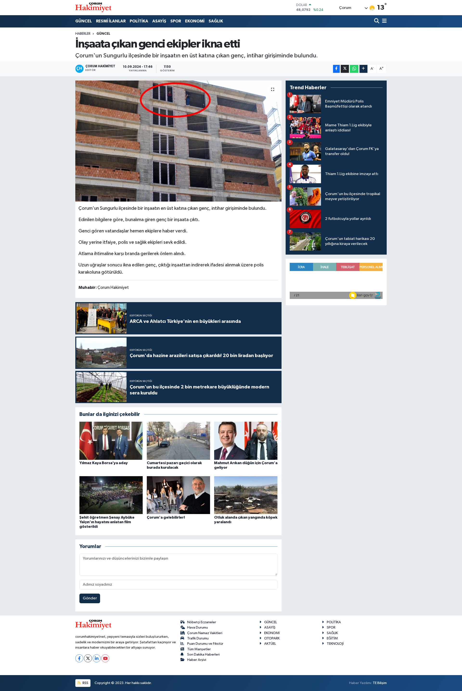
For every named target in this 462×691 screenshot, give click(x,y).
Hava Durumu (197, 627)
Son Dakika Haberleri (203, 654)
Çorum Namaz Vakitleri (204, 633)
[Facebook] (79, 658)
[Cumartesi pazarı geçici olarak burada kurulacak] (178, 441)
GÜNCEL (83, 21)
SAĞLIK (216, 21)
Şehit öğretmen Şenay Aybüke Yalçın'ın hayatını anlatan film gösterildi (107, 521)
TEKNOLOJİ (335, 643)
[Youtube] (105, 658)
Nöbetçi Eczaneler (201, 622)
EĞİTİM (332, 638)
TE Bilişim (380, 683)
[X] (88, 658)
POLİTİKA (139, 21)
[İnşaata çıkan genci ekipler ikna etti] (178, 141)
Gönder (90, 598)
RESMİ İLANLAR (111, 21)
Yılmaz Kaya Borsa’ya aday (103, 463)
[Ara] (377, 21)
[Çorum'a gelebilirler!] (178, 495)
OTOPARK (272, 638)
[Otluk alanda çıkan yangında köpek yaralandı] (245, 495)
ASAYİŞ (159, 21)
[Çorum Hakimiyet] (93, 7)
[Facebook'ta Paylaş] (336, 69)
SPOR (175, 21)
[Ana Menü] (383, 21)
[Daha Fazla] (363, 69)
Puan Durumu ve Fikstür (205, 643)
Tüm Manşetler (199, 649)
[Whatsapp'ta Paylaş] (354, 69)
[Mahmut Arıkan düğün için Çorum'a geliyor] (245, 441)
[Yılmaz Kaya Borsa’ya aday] (111, 441)
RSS (85, 683)
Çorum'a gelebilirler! (166, 517)
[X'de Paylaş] (345, 69)
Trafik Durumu (198, 638)
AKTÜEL (270, 643)
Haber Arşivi (196, 660)
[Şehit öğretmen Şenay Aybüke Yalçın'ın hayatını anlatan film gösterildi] (111, 495)
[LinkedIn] (97, 658)
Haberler (82, 33)
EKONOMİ (195, 21)
